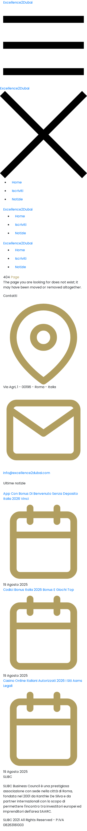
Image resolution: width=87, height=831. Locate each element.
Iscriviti (17, 190)
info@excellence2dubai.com (26, 472)
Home (17, 182)
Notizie (17, 199)
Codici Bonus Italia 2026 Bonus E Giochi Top (38, 589)
